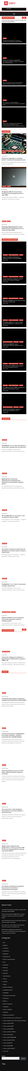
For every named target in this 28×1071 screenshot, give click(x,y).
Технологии (5, 439)
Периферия (5, 992)
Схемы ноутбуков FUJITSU (9, 1040)
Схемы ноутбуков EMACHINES (9, 1037)
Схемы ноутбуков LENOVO (9, 1048)
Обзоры (8, 186)
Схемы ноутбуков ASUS (8, 1026)
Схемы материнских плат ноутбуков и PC (12, 1017)
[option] (14, 21)
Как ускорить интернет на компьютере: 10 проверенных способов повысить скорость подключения (14, 550)
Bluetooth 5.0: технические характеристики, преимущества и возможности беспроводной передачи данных (12, 481)
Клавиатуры (5, 965)
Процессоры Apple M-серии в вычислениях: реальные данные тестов (13, 344)
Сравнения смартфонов (8, 1015)
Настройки (5, 970)
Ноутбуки (20, 150)
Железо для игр (6, 956)
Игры (4, 962)
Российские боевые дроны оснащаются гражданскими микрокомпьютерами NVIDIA (14, 21)
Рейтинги (4, 152)
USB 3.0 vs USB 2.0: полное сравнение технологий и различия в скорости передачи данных (13, 619)
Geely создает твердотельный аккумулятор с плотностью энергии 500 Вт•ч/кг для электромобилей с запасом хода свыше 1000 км (13, 125)
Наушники (5, 973)
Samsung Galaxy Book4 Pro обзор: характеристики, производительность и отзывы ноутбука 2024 (13, 228)
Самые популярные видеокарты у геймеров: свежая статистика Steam (12, 257)
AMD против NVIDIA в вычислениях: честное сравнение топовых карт (14, 301)
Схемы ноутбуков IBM (8, 1045)
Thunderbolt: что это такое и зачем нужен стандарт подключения (14, 585)
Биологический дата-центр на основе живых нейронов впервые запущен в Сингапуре (13, 83)
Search (3, 1056)
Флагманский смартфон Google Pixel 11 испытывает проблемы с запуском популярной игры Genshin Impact (13, 61)
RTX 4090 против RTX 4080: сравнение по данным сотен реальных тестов (14, 388)
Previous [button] (23, 18)
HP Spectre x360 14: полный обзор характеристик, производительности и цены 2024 (12, 193)
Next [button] (25, 18)
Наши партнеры (6, 976)
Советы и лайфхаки (6, 651)
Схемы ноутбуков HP (7, 1043)
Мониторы (5, 967)
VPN (4, 942)
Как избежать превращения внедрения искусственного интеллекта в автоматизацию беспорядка (13, 887)
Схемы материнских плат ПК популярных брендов (14, 1020)
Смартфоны (6, 1006)
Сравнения (5, 1012)
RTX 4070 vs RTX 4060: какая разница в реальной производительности (13, 366)
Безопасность (6, 951)
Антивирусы (5, 948)
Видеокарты (5, 150)
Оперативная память (8, 990)
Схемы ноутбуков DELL (8, 1034)
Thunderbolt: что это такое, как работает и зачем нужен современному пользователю (14, 446)
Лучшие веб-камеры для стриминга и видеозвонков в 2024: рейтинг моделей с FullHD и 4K (13, 658)
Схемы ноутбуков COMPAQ (9, 1031)
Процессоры (16, 341)
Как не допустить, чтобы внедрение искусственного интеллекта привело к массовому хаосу (14, 104)
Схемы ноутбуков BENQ (8, 1029)
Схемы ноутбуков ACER (8, 1023)
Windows (5, 945)
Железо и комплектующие (12, 150)
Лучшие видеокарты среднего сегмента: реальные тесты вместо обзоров (13, 279)
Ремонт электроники (6, 612)
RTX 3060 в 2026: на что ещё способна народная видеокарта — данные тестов (13, 322)
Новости (4, 38)
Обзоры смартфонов (7, 987)
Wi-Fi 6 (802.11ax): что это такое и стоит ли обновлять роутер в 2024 (13, 516)
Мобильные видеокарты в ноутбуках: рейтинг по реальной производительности (14, 159)
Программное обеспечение (9, 995)
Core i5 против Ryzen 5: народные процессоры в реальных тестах (12, 409)
